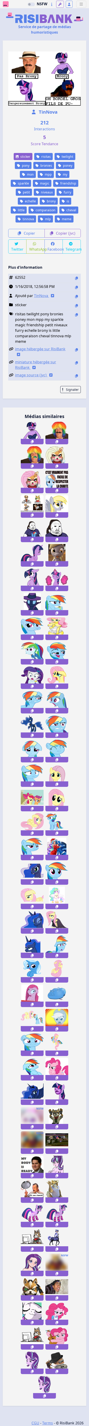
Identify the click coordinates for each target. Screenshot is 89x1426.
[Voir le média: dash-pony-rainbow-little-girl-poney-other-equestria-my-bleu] (32, 653)
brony (51, 201)
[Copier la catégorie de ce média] (76, 305)
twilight (67, 156)
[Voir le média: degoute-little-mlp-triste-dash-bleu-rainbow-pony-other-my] (32, 751)
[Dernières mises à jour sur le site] (51, 4)
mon (30, 174)
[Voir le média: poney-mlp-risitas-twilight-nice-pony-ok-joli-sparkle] (56, 579)
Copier (29, 233)
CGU (35, 1423)
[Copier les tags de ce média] (76, 314)
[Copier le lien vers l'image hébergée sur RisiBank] (76, 349)
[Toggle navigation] (81, 4)
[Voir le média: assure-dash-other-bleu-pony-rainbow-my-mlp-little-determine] (32, 849)
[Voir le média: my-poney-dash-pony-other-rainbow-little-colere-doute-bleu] (56, 726)
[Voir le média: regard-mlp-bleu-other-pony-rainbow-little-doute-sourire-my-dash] (32, 1044)
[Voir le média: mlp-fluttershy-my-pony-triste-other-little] (56, 800)
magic (44, 183)
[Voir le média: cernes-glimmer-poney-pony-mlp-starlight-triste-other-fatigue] (44, 1387)
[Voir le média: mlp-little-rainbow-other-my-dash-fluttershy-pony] (32, 1020)
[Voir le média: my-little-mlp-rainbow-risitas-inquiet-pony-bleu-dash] (56, 873)
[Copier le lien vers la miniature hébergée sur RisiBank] (76, 362)
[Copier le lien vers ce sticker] (32, 441)
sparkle (23, 183)
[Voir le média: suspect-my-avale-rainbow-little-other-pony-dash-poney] (32, 628)
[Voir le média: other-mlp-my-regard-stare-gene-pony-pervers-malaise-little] (32, 995)
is (67, 201)
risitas (45, 156)
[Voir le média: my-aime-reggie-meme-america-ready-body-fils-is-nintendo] (32, 1167)
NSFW (42, 3)
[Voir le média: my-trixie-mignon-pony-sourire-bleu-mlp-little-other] (32, 971)
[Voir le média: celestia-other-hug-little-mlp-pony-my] (56, 898)
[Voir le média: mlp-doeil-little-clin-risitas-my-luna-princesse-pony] (32, 922)
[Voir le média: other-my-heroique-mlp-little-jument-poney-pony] (32, 604)
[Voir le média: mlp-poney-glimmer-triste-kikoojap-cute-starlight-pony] (32, 1265)
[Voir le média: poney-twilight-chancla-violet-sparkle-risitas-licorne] (56, 1093)
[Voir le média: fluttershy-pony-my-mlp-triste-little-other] (56, 677)
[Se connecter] (69, 4)
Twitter (17, 249)
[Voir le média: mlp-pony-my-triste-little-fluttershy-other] (56, 775)
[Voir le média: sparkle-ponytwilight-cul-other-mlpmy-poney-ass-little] (56, 1216)
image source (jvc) (31, 375)
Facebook (55, 249)
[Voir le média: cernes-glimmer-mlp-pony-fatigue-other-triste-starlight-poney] (32, 1362)
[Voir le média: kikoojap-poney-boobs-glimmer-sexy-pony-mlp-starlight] (56, 1167)
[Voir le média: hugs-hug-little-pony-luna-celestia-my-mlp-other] (56, 849)
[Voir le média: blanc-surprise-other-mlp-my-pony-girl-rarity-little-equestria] (32, 677)
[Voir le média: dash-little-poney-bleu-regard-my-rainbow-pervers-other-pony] (32, 702)
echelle (30, 201)
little (21, 210)
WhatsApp (36, 249)
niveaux (46, 192)
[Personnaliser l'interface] (60, 4)
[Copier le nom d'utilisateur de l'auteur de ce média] (76, 296)
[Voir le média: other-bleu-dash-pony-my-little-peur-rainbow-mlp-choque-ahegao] (56, 702)
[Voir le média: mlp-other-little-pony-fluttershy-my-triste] (32, 898)
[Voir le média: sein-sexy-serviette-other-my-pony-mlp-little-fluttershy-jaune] (56, 628)
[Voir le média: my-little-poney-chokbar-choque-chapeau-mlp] (56, 1020)
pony (25, 165)
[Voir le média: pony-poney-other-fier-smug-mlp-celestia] (32, 1314)
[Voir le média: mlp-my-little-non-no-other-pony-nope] (32, 800)
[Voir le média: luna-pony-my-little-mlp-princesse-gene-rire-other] (32, 1093)
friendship (67, 183)
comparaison (45, 210)
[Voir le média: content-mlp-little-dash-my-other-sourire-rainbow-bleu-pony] (56, 751)
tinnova (28, 219)
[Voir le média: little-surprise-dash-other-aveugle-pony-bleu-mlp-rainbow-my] (56, 946)
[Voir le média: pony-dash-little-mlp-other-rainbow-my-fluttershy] (56, 1044)
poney (67, 165)
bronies (45, 165)
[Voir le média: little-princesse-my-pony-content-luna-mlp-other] (32, 726)
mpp (48, 174)
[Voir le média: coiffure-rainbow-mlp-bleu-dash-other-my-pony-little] (56, 824)
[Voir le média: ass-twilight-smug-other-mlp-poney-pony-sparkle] (32, 555)
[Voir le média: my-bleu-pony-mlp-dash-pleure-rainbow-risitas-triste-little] (32, 1069)
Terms (47, 1423)
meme (66, 219)
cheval (70, 210)
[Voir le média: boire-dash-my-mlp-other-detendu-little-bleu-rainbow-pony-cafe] (56, 604)
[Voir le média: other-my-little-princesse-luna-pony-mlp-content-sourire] (32, 873)
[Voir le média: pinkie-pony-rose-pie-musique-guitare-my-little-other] (56, 1338)
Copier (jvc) (65, 233)
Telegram (73, 249)
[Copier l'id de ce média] (76, 278)
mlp (47, 219)
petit (26, 192)
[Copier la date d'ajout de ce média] (76, 287)
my (64, 174)
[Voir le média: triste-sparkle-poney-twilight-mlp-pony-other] (32, 579)
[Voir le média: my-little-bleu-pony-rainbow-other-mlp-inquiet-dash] (32, 775)
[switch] (31, 4)
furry (67, 192)
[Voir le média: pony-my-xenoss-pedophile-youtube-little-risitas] (56, 1289)
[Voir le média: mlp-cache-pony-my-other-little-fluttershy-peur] (32, 824)
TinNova (48, 112)
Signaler (72, 389)
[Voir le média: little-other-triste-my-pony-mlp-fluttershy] (56, 971)
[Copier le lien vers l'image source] (76, 375)
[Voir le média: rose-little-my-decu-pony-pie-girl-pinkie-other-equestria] (56, 1314)
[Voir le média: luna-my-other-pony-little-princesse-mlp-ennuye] (32, 946)
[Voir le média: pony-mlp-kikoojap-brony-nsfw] (32, 1118)
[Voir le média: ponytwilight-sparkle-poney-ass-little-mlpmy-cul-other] (32, 1216)
